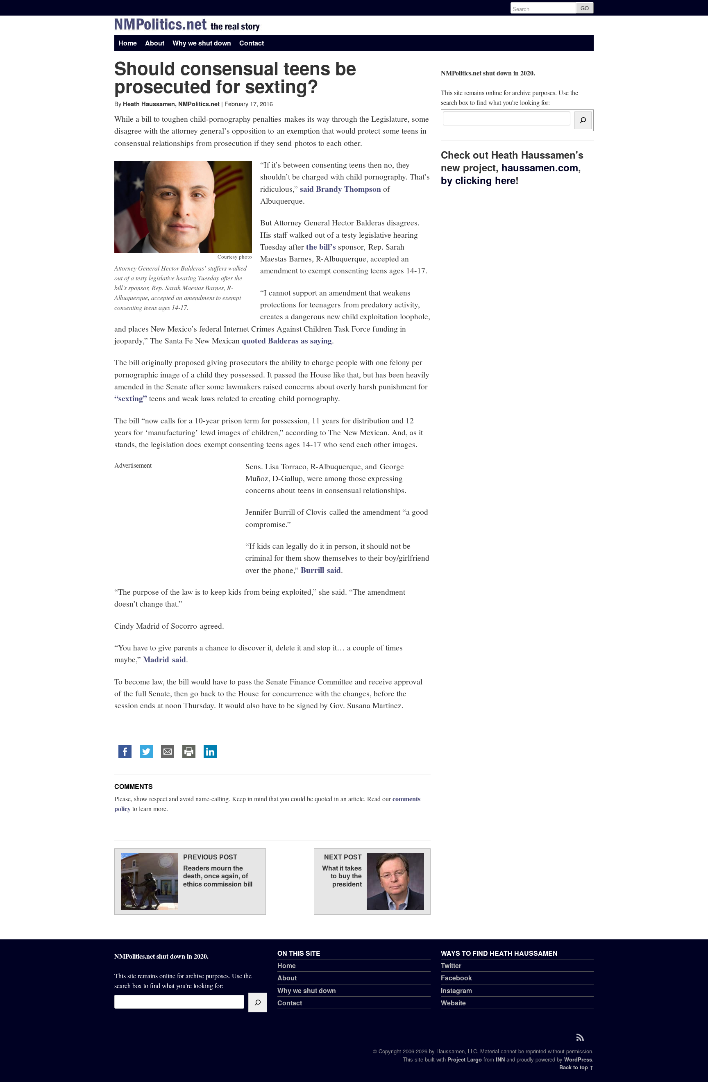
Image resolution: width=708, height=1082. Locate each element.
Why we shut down (201, 43)
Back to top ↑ (576, 1067)
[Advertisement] (175, 521)
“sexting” (130, 398)
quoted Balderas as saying (287, 340)
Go (585, 8)
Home (127, 43)
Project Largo (464, 1059)
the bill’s (321, 246)
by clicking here (478, 180)
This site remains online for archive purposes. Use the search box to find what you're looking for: (509, 87)
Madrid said (164, 659)
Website (453, 1002)
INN (500, 1059)
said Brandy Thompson (340, 189)
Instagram (456, 990)
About (154, 43)
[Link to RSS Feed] (583, 1037)
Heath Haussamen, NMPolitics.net (171, 104)
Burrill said (321, 570)
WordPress (578, 1059)
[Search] (583, 120)
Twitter (451, 965)
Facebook (456, 977)
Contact (251, 43)
